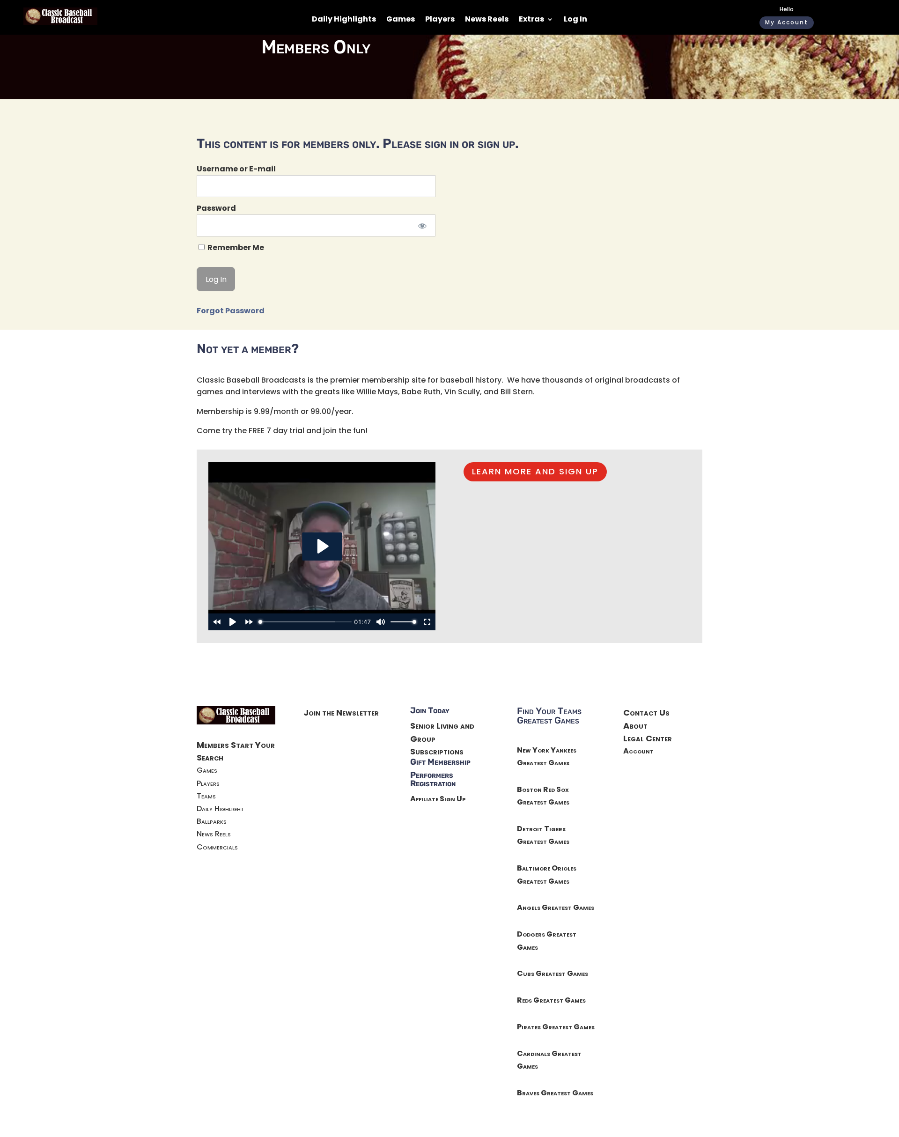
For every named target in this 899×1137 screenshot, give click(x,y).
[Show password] (422, 225)
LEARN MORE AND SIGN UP (535, 471)
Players (440, 20)
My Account (786, 22)
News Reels (486, 20)
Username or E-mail (236, 168)
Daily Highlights (344, 20)
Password (216, 208)
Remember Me (235, 247)
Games (400, 20)
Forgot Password (231, 310)
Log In (575, 20)
